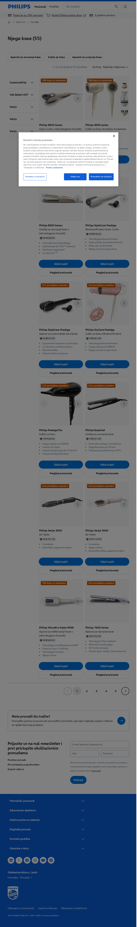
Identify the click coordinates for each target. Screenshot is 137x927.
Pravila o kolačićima (53, 167)
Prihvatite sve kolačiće (99, 176)
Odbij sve (73, 176)
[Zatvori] (112, 136)
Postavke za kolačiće (33, 176)
